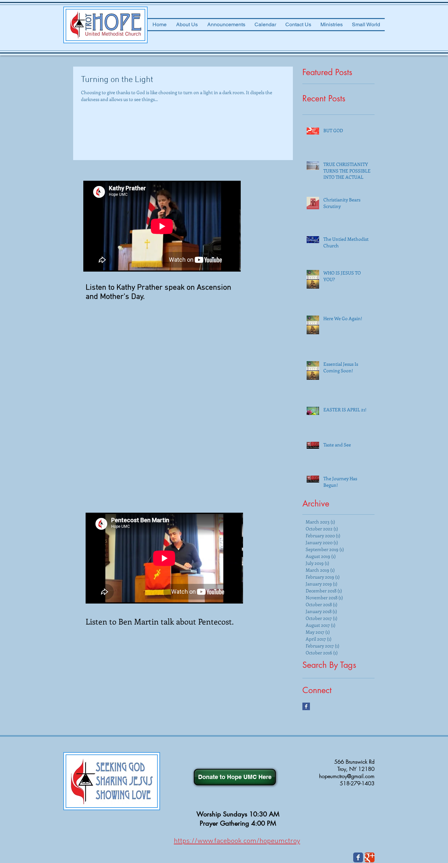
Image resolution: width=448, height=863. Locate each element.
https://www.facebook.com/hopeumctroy (237, 841)
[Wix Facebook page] (358, 857)
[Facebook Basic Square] (306, 706)
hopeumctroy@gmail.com (347, 776)
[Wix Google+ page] (370, 857)
